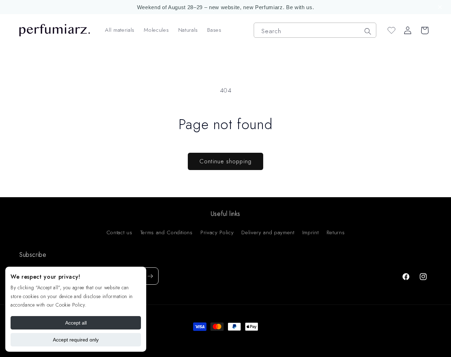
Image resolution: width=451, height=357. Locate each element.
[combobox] (315, 30)
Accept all (76, 323)
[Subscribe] (150, 276)
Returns (336, 232)
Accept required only (76, 340)
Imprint (310, 232)
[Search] (367, 31)
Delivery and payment (267, 232)
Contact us (119, 232)
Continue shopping (225, 161)
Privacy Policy (217, 232)
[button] (441, 7)
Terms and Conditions (166, 232)
